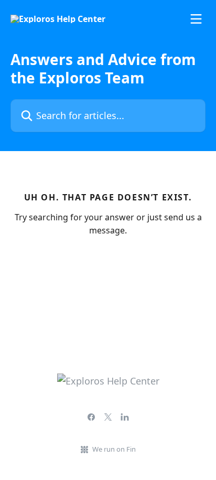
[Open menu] (196, 19)
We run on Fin (114, 449)
